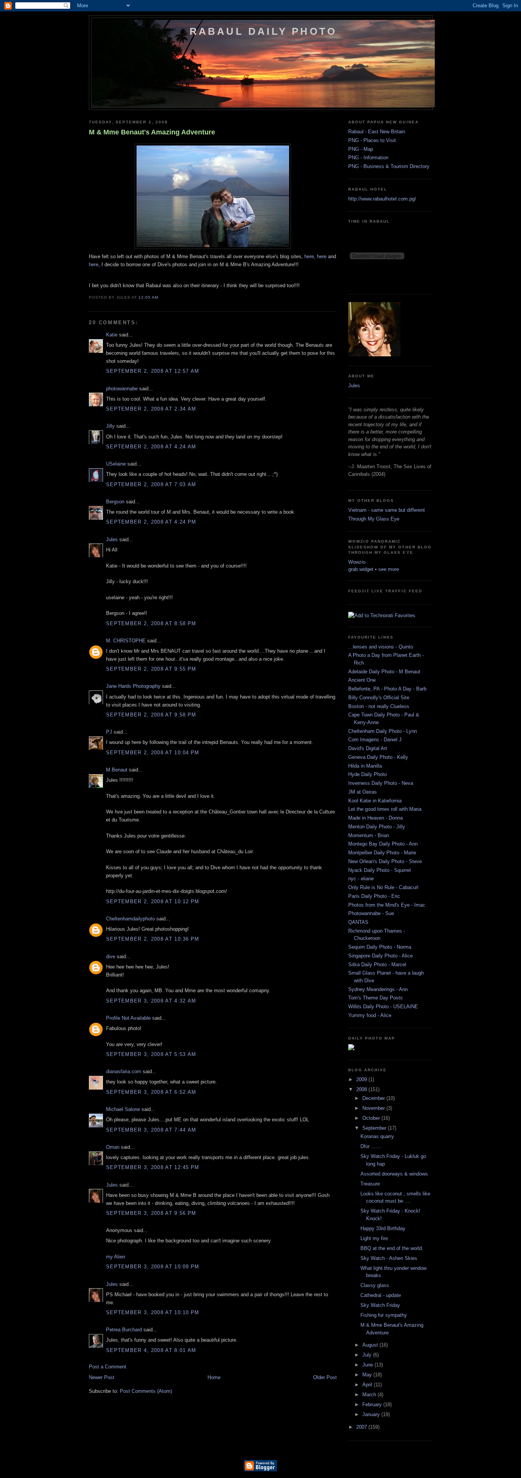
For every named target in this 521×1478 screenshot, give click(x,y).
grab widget (360, 569)
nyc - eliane (361, 878)
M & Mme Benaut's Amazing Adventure (152, 132)
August (370, 1345)
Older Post (325, 1377)
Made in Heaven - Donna (375, 818)
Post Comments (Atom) (146, 1391)
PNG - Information (368, 157)
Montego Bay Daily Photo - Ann (383, 844)
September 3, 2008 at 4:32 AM (151, 1001)
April (368, 1384)
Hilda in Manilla (365, 766)
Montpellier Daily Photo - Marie (382, 852)
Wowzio (356, 562)
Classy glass (374, 1285)
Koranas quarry (377, 1136)
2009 (362, 1079)
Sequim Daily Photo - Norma (379, 947)
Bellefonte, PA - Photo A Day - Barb (387, 689)
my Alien (115, 1257)
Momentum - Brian (368, 835)
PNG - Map (360, 149)
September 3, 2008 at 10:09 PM (152, 1266)
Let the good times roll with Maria (384, 809)
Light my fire (374, 1238)
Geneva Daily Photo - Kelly (378, 757)
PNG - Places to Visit (372, 140)
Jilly (110, 426)
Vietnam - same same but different (386, 510)
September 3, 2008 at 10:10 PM (152, 1312)
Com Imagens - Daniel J (375, 739)
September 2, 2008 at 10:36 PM (152, 939)
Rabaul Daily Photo (263, 31)
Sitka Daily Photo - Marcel (377, 964)
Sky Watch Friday (380, 1305)
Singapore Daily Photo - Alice (380, 956)
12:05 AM (148, 297)
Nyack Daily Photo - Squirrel (379, 870)
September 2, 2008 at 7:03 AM (151, 484)
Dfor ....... (371, 1146)
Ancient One (362, 680)
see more (388, 569)
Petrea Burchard (124, 1329)
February (372, 1404)
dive (110, 956)
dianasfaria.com (123, 1071)
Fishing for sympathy (383, 1315)
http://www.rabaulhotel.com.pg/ (382, 199)
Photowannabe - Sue (371, 913)
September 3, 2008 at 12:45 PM (152, 1167)
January (371, 1414)
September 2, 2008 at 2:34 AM (151, 409)
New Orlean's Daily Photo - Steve (385, 861)
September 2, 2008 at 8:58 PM (151, 623)
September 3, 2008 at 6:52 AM (151, 1092)
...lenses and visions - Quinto (380, 647)
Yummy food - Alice (369, 1015)
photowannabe (122, 388)
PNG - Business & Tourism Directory (388, 166)
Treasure (370, 1184)
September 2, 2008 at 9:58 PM (151, 715)
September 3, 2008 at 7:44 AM (151, 1130)
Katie (111, 335)
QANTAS (358, 922)
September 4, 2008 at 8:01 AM (151, 1350)
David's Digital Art (367, 748)
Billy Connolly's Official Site (378, 697)
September (375, 1128)
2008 (362, 1089)
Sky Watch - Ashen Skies (388, 1258)
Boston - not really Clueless (378, 706)
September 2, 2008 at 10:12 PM (152, 901)
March (370, 1394)
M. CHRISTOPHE (126, 641)
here (309, 256)
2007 (362, 1427)
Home (213, 1377)
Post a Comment (107, 1367)
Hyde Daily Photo (367, 774)
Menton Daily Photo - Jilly (376, 827)
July (367, 1355)
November (374, 1108)
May (367, 1375)
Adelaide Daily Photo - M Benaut (384, 671)
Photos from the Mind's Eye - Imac (386, 905)
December (374, 1098)
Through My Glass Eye (373, 519)
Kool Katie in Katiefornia (375, 801)
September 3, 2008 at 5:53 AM (151, 1054)
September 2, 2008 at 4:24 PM (151, 522)
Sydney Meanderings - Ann (378, 989)
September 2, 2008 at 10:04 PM (152, 752)
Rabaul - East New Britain (376, 131)
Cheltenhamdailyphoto (130, 919)
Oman (112, 1147)
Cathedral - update (380, 1295)
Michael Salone (123, 1109)
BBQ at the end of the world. (391, 1248)
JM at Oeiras (362, 792)
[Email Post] (160, 297)
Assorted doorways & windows (394, 1174)
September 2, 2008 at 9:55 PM (151, 669)
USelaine (116, 464)
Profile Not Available (128, 1018)
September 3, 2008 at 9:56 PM (151, 1213)
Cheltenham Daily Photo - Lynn (382, 731)
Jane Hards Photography (133, 686)
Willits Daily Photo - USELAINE (383, 1006)
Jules (112, 539)
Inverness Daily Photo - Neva (380, 783)
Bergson (115, 502)
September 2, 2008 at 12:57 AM (152, 371)
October (371, 1118)
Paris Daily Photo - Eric (374, 896)
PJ (109, 732)
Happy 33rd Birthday (382, 1228)
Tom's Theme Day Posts (375, 998)
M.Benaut (116, 770)
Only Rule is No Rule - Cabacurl (383, 887)
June (368, 1365)
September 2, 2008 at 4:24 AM (151, 447)
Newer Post (101, 1377)
